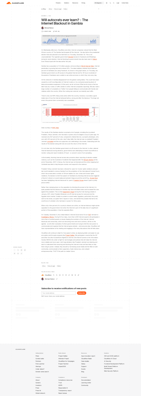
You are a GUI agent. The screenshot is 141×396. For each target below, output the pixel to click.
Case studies (85, 361)
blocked (70, 57)
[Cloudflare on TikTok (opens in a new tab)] (78, 275)
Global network (40, 393)
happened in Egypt (68, 192)
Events (83, 369)
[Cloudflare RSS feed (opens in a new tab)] (53, 275)
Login (118, 3)
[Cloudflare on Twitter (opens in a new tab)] (56, 275)
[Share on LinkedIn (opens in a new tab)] (21, 250)
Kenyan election (89, 160)
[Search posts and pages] (113, 3)
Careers (38, 382)
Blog (82, 371)
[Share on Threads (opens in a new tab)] (18, 253)
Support (83, 366)
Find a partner (40, 364)
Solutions (66, 3)
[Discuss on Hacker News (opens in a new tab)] (14, 250)
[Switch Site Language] (106, 2)
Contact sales (40, 358)
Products (58, 3)
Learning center (86, 382)
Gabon (95, 59)
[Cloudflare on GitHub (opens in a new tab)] (69, 275)
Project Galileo (69, 235)
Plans (37, 356)
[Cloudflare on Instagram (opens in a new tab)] (66, 275)
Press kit (38, 390)
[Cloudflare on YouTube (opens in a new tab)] (63, 275)
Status (83, 364)
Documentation (86, 380)
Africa (50, 9)
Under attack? (40, 369)
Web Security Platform (111, 371)
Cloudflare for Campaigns (66, 361)
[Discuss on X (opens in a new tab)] (18, 250)
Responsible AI (63, 388)
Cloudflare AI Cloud (110, 358)
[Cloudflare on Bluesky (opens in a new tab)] (72, 275)
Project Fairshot (63, 364)
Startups (38, 366)
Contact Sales (125, 3)
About (37, 380)
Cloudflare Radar (86, 358)
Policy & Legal (57, 9)
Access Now (94, 178)
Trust (60, 382)
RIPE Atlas (55, 128)
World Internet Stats (87, 66)
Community (84, 385)
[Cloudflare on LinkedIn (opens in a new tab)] (60, 275)
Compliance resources (65, 380)
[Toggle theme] (110, 3)
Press (37, 388)
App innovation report (88, 356)
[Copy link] (21, 253)
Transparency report (64, 390)
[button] (70, 113)
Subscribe (81, 293)
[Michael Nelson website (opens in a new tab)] (57, 279)
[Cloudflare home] (15, 3)
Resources (75, 3)
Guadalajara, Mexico (47, 217)
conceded (50, 141)
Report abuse (62, 393)
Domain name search (42, 371)
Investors (38, 385)
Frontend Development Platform (114, 364)
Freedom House (79, 180)
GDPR (60, 385)
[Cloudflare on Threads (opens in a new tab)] (75, 275)
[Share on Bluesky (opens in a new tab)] (25, 250)
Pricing (83, 3)
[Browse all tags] (99, 9)
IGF (90, 214)
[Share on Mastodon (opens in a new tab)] (14, 253)
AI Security (107, 361)
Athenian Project (63, 358)
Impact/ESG (62, 366)
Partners (38, 361)
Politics (65, 9)
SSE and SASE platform (111, 356)
